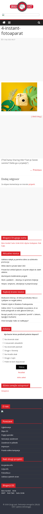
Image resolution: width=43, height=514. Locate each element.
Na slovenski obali (12, 339)
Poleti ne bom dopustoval (14, 362)
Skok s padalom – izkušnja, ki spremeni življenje (19, 280)
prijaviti (32, 184)
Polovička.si (5, 473)
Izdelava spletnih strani (10, 477)
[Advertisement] (21, 62)
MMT (3, 493)
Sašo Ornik (15, 243)
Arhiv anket (21, 377)
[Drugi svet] (21, 2)
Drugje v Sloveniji (11, 350)
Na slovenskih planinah (13, 347)
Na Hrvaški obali (11, 354)
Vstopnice (5, 391)
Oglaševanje (6, 427)
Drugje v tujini (10, 358)
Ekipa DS (4, 431)
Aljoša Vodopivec (31, 243)
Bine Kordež (6, 243)
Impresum (5, 446)
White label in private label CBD (13, 266)
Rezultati (21, 372)
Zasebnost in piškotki (9, 443)
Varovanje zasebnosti (9, 439)
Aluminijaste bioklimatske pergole (14, 276)
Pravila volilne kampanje (10, 450)
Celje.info (4, 469)
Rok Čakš (10, 493)
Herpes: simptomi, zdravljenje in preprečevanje (19, 284)
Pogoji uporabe (7, 435)
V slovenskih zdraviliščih (14, 343)
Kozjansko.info (7, 465)
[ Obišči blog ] (36, 116)
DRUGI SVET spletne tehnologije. (26, 505)
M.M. (22, 243)
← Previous (36, 169)
